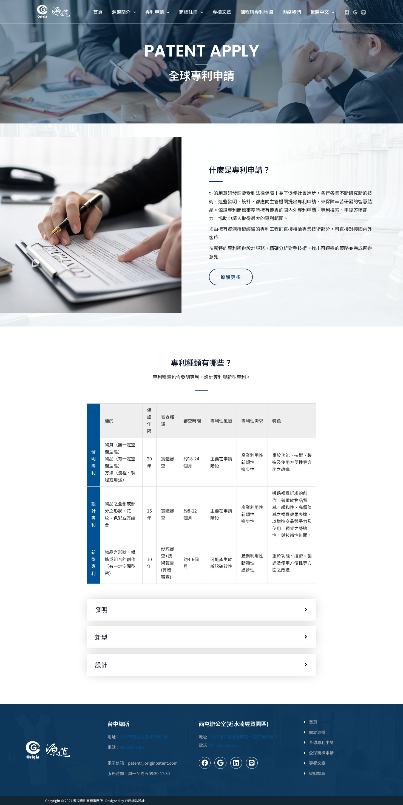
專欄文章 (221, 11)
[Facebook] (347, 12)
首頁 (98, 11)
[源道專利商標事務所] (53, 10)
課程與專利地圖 (256, 11)
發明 (101, 609)
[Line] (363, 12)
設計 (101, 665)
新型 (101, 637)
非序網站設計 (134, 800)
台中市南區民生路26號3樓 (144, 736)
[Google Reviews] (355, 12)
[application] (133, 11)
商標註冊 (188, 11)
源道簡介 (121, 11)
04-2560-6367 (132, 747)
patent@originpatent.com (153, 763)
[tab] (201, 610)
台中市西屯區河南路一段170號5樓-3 (244, 736)
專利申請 (154, 11)
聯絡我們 (291, 11)
